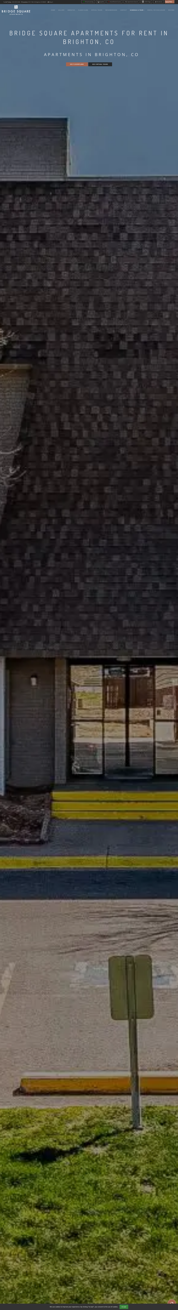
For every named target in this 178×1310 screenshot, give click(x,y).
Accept (124, 1307)
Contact (123, 10)
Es (101, 2)
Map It (51, 2)
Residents (159, 2)
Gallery (61, 10)
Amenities (71, 10)
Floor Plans (83, 10)
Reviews (171, 10)
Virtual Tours (96, 10)
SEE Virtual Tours (100, 64)
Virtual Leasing (89, 2)
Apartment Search (132, 2)
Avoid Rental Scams (115, 2)
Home (53, 10)
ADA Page (148, 2)
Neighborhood (111, 10)
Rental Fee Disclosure (156, 10)
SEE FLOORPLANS (77, 64)
